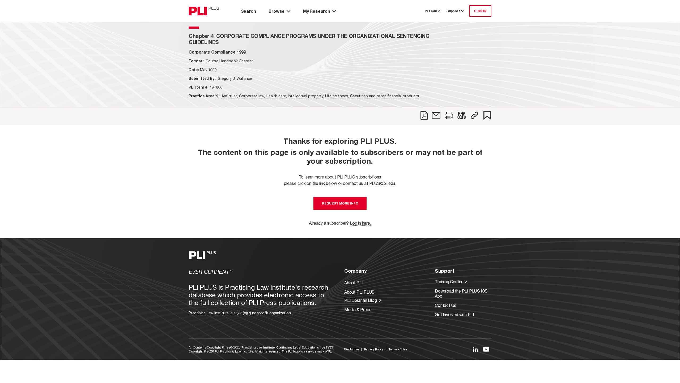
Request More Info (340, 203)
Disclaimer (351, 349)
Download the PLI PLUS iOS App (461, 293)
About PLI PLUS (359, 291)
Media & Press (357, 309)
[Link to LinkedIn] (475, 349)
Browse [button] (276, 11)
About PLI (353, 282)
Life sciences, (337, 96)
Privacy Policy (374, 349)
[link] (424, 115)
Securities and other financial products (384, 96)
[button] (474, 115)
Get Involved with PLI (454, 314)
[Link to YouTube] (486, 349)
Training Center (449, 281)
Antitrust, (230, 96)
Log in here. (360, 222)
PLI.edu (431, 11)
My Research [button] (316, 11)
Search (248, 11)
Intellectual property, (306, 96)
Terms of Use (398, 349)
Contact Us (445, 305)
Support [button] (453, 11)
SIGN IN (480, 11)
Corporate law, (252, 96)
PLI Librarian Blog (361, 300)
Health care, (276, 96)
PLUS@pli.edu (382, 183)
